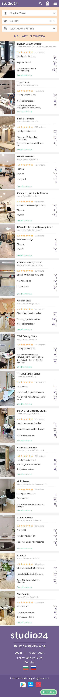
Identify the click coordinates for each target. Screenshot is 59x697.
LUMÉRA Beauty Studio (29, 262)
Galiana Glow (24, 301)
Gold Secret (23, 481)
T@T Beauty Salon (27, 336)
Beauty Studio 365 (27, 447)
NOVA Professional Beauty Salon (34, 227)
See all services (23, 75)
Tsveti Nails (23, 82)
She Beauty (23, 594)
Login (18, 652)
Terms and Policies (29, 658)
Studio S (21, 555)
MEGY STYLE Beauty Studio (32, 411)
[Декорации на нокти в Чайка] (25, 668)
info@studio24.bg (32, 646)
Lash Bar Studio (25, 119)
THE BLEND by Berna (28, 374)
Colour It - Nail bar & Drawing (32, 193)
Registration (36, 652)
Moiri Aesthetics (26, 156)
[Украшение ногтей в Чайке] (33, 668)
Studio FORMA (25, 517)
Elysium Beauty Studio (29, 44)
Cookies (29, 662)
